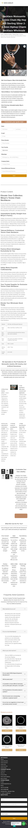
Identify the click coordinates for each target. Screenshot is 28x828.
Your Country (4, 147)
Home (2, 34)
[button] (24, 46)
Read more (7, 730)
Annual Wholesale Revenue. (8, 168)
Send (14, 175)
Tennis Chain (15, 34)
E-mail (3, 133)
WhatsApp (4, 154)
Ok (14, 826)
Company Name (5, 161)
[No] (26, 824)
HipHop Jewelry (8, 34)
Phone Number (5, 140)
